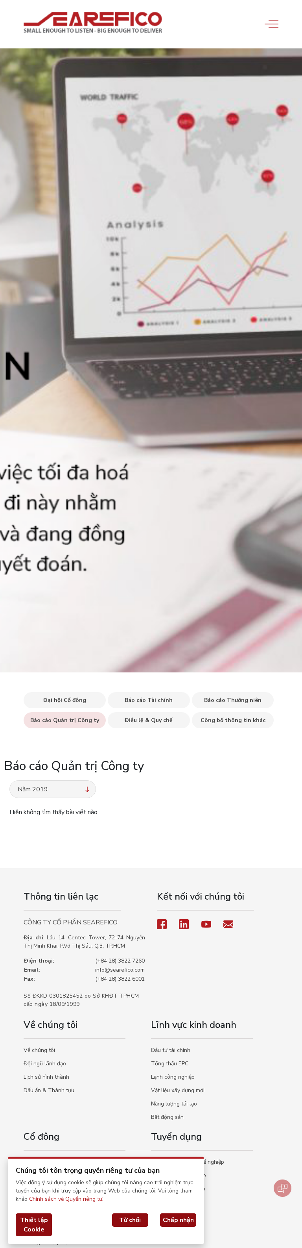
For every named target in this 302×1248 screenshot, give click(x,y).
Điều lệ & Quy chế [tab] (149, 720)
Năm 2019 (33, 789)
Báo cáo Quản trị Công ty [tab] (64, 720)
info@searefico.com (120, 970)
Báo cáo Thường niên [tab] (232, 700)
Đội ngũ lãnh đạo (45, 1063)
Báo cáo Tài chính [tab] (149, 700)
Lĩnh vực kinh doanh (193, 1024)
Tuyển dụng (176, 1136)
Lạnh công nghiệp (173, 1077)
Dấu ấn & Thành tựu (49, 1090)
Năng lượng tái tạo (174, 1103)
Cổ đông (41, 1136)
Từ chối (130, 1220)
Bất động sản (167, 1117)
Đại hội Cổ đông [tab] (64, 700)
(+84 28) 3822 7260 (120, 961)
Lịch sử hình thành (46, 1077)
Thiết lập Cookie (34, 1225)
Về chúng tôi (50, 1024)
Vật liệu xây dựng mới (177, 1090)
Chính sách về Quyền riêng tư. (66, 1199)
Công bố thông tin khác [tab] (233, 720)
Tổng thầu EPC (169, 1063)
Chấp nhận (178, 1220)
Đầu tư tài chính (170, 1050)
